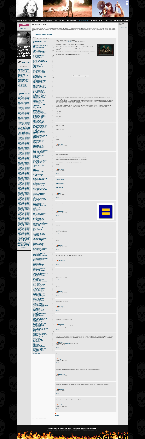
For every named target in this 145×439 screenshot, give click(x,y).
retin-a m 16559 (37, 209)
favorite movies (37, 187)
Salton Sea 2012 (37, 345)
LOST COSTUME (37, 322)
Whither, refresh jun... (38, 230)
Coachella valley (37, 215)
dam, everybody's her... (39, 85)
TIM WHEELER (37, 137)
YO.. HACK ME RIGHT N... (40, 126)
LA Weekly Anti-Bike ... (39, 292)
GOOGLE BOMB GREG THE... (41, 334)
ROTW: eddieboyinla (38, 90)
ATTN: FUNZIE (36, 342)
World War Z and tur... (38, 124)
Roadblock (61, 306)
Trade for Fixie (37, 237)
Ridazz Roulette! (25, 62)
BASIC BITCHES (37, 235)
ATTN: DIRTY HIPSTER (39, 233)
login (21, 28)
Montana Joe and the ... (39, 245)
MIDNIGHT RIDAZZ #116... (40, 97)
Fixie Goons (24, 237)
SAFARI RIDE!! (36, 353)
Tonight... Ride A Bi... (38, 297)
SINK (34, 343)
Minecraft (35, 157)
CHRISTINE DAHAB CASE (40, 114)
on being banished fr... (39, 324)
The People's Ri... (23, 70)
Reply (57, 415)
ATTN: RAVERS (37, 327)
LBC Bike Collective (38, 279)
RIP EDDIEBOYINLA (38, 55)
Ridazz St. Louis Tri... (38, 155)
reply (57, 119)
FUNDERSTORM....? (38, 254)
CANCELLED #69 (23, 81)
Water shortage (37, 294)
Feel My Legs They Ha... (39, 275)
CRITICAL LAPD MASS (39, 52)
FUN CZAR (35, 317)
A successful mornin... (39, 288)
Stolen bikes (36, 210)
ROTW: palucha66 (37, 229)
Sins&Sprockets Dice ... (39, 95)
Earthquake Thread (38, 154)
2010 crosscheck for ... (39, 162)
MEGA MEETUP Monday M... (40, 223)
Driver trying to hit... (38, 174)
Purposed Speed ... (23, 79)
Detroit (34, 208)
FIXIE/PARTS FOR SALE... (40, 76)
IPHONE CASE (37, 269)
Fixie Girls (35, 134)
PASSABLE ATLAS (38, 145)
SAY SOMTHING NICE (38, 66)
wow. (34, 149)
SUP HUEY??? (37, 75)
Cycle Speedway (37, 64)
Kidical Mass (36, 338)
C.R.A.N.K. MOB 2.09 (38, 100)
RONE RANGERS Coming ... (40, 273)
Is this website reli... (38, 140)
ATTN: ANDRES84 (37, 57)
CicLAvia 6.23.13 (37, 156)
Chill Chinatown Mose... (39, 59)
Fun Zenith (35, 335)
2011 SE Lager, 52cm (38, 219)
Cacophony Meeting (38, 120)
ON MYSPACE (60, 183)
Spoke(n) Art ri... (22, 83)
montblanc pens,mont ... (39, 109)
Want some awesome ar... (40, 125)
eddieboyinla (61, 260)
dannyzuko (61, 211)
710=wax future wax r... (39, 139)
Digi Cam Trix (36, 74)
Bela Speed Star (24, 129)
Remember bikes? (38, 303)
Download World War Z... (39, 122)
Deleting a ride (37, 263)
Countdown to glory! (38, 272)
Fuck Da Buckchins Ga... (39, 54)
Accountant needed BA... (39, 102)
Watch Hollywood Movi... (39, 132)
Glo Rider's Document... (39, 234)
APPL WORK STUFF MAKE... (40, 61)
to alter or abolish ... (38, 177)
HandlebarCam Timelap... (40, 69)
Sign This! (35, 228)
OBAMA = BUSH (37, 50)
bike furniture (36, 320)
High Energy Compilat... (39, 198)
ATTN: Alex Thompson (39, 131)
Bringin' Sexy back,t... (39, 207)
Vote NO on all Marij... (39, 175)
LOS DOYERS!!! (37, 99)
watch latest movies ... (39, 194)
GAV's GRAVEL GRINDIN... (40, 135)
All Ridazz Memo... (23, 86)
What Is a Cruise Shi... (39, 319)
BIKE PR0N (36, 278)
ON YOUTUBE (60, 180)
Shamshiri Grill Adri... (39, 86)
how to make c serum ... (39, 152)
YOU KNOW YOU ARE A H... (40, 45)
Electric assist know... (39, 179)
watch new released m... (39, 193)
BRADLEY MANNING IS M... (40, 51)
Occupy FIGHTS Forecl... (39, 220)
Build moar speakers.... (39, 214)
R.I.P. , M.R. (21, 78)
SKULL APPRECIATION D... (40, 318)
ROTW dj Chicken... (23, 69)
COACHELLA (36, 351)
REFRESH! (21, 76)
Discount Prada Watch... (39, 224)
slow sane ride (37, 42)
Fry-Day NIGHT (26, 126)
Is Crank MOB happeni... (39, 71)
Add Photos (118, 20)
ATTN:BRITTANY (37, 280)
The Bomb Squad (37, 332)
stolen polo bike (37, 204)
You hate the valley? (38, 185)
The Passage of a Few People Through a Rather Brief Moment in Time (24, 96)
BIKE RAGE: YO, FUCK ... (39, 284)
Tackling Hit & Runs (38, 340)
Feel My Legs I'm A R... (39, 264)
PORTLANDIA (36, 105)
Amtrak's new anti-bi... (39, 293)
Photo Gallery (71, 20)
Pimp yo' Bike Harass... (39, 195)
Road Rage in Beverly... (39, 295)
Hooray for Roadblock (39, 44)
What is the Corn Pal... (39, 350)
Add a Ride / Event (65, 428)
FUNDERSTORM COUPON (40, 255)
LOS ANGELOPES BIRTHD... (40, 178)
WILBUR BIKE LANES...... (39, 315)
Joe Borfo (61, 230)
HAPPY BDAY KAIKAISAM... (40, 328)
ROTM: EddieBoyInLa (38, 91)
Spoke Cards (36, 184)
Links (126, 20)
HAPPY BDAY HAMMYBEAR (40, 305)
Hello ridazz (36, 144)
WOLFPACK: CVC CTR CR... (40, 150)
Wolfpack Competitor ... (39, 310)
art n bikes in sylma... (39, 147)
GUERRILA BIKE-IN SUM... (40, 238)
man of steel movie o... (39, 190)
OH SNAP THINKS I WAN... (40, 267)
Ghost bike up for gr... (39, 163)
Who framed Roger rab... (39, 348)
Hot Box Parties (22, 128)
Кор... (34, 46)
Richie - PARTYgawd (38, 298)
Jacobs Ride (36, 142)
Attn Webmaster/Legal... (39, 313)
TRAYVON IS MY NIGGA (39, 127)
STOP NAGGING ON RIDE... (40, 282)
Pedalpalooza (36, 180)
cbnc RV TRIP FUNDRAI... (40, 213)
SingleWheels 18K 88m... (39, 307)
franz (59, 193)
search (44, 34)
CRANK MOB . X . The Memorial (24, 240)
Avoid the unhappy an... (39, 227)
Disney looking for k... (39, 112)
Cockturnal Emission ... (39, 259)
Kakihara (60, 342)
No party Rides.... (37, 299)
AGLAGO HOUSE (37, 119)
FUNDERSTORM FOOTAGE (40, 248)
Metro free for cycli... (38, 243)
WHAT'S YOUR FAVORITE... (40, 116)
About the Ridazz (96, 20)
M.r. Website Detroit (38, 200)
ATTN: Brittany (36, 277)
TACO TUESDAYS (37, 77)
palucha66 (61, 324)
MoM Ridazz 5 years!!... (39, 304)
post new (38, 34)
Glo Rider (70, 41)
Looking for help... (38, 217)
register (26, 28)
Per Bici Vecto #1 (37, 130)
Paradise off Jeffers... (39, 240)
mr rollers (61, 389)
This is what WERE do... (39, 151)
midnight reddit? (37, 110)
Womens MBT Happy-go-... (40, 104)
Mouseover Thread (38, 111)
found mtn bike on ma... (39, 146)
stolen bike (36, 170)
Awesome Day (37, 159)
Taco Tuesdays (22, 132)
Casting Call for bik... (38, 129)
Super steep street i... (39, 349)
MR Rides (35, 62)
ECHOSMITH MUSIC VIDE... (40, 205)
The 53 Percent (37, 260)
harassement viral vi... (39, 171)
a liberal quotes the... (38, 165)
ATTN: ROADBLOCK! (38, 300)
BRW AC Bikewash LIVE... (40, 72)
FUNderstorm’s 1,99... (39, 252)
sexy (59, 359)
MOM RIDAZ (21, 74)
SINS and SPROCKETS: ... (40, 160)
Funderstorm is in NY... (39, 247)
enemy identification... (39, 285)
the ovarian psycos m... (39, 323)
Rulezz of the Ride (53, 428)
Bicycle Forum (83, 20)
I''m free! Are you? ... (38, 289)
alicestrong (61, 374)
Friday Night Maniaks (38, 79)
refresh (49, 34)
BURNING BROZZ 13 (38, 47)
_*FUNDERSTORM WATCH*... (40, 258)
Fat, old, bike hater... (38, 197)
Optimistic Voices (37, 242)
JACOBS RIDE (36, 225)
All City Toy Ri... (22, 85)
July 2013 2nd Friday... (39, 115)
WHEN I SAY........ (37, 84)
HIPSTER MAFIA (37, 107)
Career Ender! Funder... (39, 257)
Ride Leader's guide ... (39, 302)
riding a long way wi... (39, 94)
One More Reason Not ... (39, 80)
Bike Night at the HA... (39, 239)
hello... (34, 169)
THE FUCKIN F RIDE (38, 117)
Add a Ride (108, 20)
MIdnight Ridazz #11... (39, 265)
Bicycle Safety (22, 20)
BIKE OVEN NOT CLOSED (40, 199)
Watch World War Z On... (39, 192)
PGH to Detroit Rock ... (39, 82)
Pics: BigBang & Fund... (39, 249)
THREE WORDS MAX (24, 73)
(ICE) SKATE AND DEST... (39, 92)
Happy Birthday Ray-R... (39, 188)
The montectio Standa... (39, 333)
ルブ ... (34, 166)
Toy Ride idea (22, 84)
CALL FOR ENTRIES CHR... (40, 202)
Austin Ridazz (36, 344)
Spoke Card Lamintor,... (39, 203)
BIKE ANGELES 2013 (38, 70)
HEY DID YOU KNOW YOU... (40, 262)
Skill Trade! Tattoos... (38, 141)
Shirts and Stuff (59, 20)
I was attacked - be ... (38, 218)
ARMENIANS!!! (36, 314)
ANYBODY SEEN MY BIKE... (40, 87)
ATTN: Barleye (36, 308)
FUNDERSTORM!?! (38, 244)
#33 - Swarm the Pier (24, 127)
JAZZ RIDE (36, 89)
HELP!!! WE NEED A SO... (40, 41)
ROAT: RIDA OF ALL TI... (39, 81)
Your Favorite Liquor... (39, 287)
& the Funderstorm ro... (39, 253)
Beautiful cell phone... (39, 268)
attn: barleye (36, 67)
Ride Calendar (34, 20)
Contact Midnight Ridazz (88, 428)
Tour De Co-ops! (37, 49)
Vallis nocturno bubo (38, 136)
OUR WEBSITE (60, 187)
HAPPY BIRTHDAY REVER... (40, 189)
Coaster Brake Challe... (39, 121)
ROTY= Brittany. (37, 283)
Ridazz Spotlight (46, 20)
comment (67, 325)
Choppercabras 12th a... (39, 182)
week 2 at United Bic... (39, 290)
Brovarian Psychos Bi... (39, 329)
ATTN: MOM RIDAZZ (38, 339)
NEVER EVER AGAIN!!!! (39, 270)
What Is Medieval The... (39, 337)
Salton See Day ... (23, 80)
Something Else (22, 93)
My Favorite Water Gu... (39, 161)
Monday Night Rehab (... (39, 183)
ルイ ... (34, 173)
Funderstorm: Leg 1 (38, 250)
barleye (60, 245)
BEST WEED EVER (38, 96)
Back (34, 106)
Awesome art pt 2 (37, 101)
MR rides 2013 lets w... (39, 60)
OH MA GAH (36, 56)
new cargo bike (37, 312)
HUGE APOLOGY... (38, 274)
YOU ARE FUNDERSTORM (40, 232)
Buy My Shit (36, 65)
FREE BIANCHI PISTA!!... (39, 346)
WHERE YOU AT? (23, 75)
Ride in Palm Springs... (39, 222)
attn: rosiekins (37, 330)
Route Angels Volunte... (39, 325)
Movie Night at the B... (39, 309)
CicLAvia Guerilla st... (39, 168)
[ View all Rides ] (123, 27)
